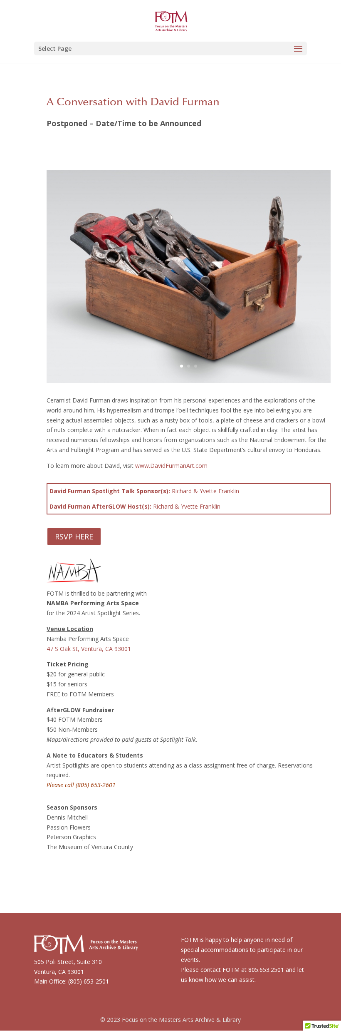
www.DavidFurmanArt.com (171, 466)
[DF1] (189, 383)
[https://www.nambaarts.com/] (74, 577)
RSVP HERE (74, 537)
